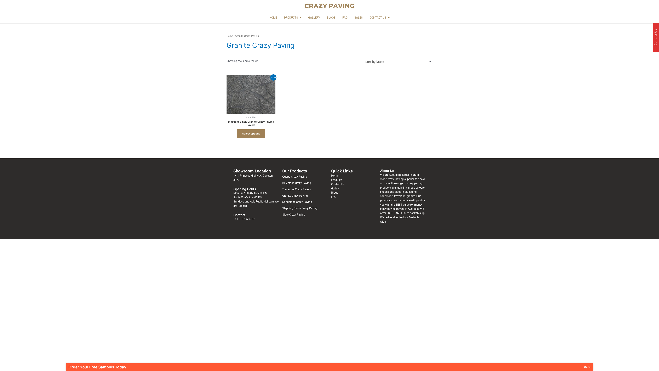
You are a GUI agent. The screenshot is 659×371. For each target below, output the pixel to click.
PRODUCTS (291, 17)
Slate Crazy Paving (294, 214)
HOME (273, 17)
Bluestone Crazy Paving (296, 183)
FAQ (345, 17)
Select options (251, 133)
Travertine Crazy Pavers (296, 189)
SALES (358, 17)
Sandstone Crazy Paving (297, 202)
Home (230, 36)
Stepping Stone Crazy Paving (299, 208)
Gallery (335, 188)
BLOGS (331, 17)
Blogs (334, 192)
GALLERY (314, 17)
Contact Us (337, 184)
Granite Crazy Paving (295, 195)
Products (336, 180)
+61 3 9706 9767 (244, 219)
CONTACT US (378, 17)
